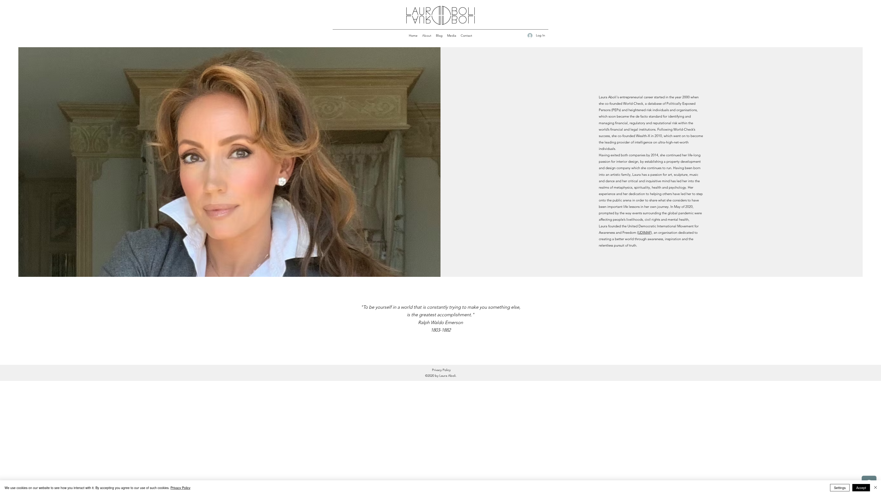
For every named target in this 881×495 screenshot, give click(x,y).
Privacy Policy (441, 370)
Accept (861, 487)
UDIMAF (644, 232)
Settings (840, 487)
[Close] (875, 487)
